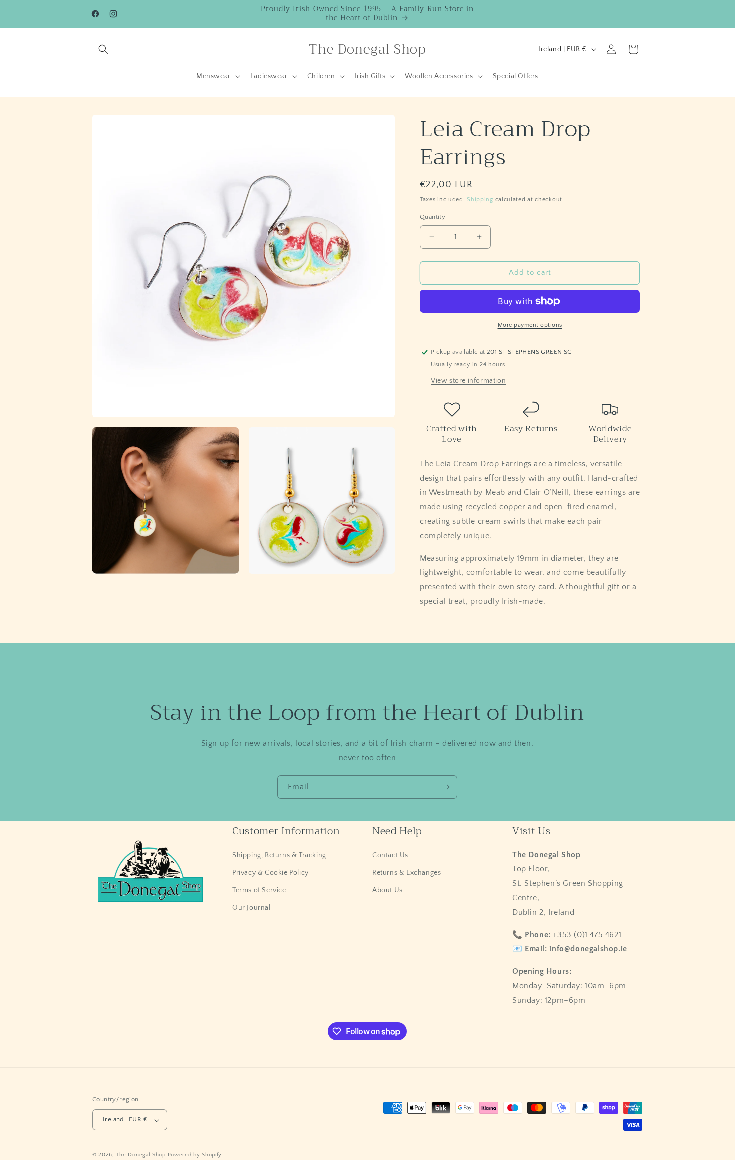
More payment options (530, 325)
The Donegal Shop (142, 1155)
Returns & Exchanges (406, 872)
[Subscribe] (446, 787)
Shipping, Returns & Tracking (279, 855)
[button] (103, 49)
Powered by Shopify (195, 1155)
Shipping (480, 199)
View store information (468, 381)
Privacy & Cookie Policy (270, 872)
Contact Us (390, 855)
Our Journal (251, 908)
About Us (387, 890)
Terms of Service (259, 890)
